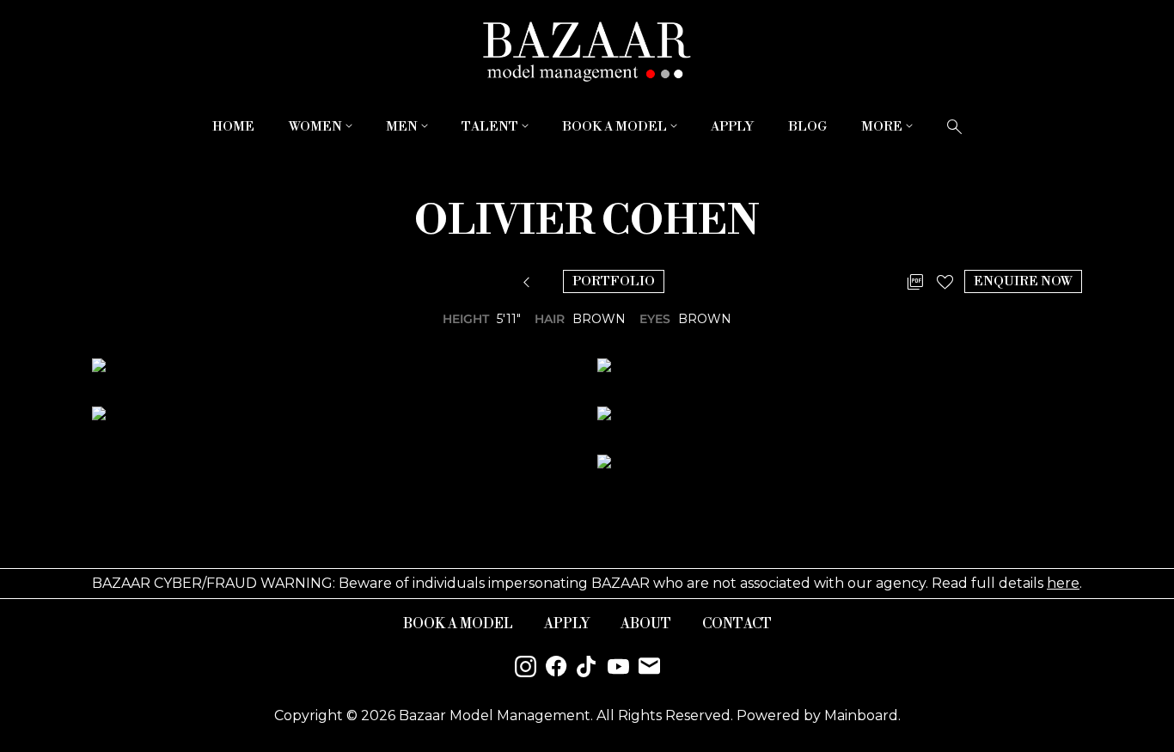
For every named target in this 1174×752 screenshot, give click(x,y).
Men (408, 126)
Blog (807, 127)
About (646, 624)
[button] (530, 282)
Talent (497, 126)
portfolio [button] (613, 281)
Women (322, 126)
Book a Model (621, 126)
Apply (732, 127)
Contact (737, 624)
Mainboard (861, 715)
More (888, 126)
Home (233, 127)
